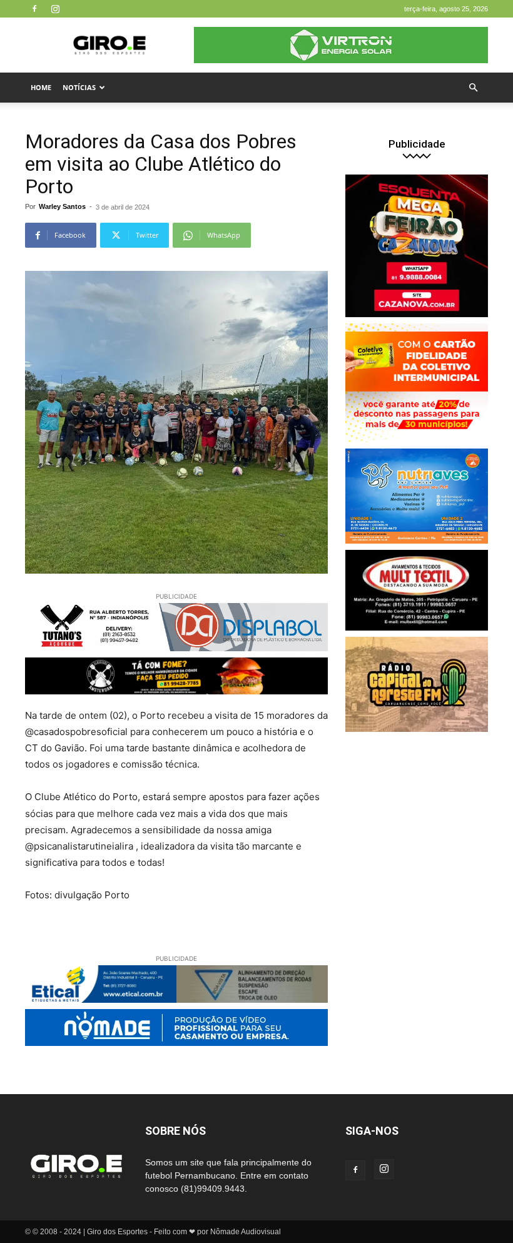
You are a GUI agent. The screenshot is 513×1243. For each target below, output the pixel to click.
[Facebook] (34, 9)
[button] (473, 88)
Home (41, 87)
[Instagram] (55, 9)
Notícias (79, 87)
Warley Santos (62, 206)
